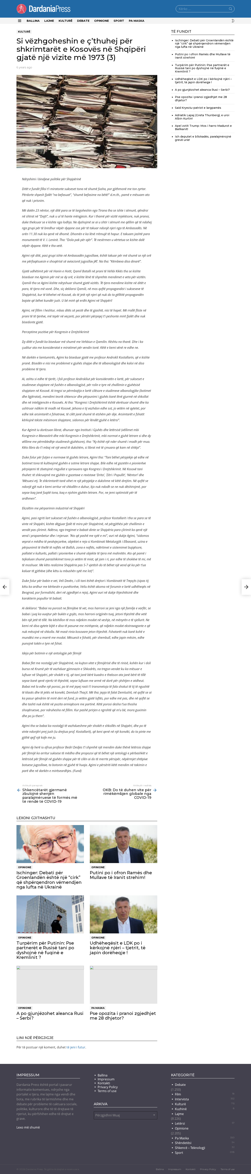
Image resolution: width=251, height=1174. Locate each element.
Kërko (231, 9)
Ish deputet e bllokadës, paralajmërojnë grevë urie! (203, 138)
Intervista (205, 1099)
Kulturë (65, 21)
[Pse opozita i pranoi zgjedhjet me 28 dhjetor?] (123, 985)
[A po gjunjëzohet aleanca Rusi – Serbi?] (50, 985)
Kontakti (104, 1083)
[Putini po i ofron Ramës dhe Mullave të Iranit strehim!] (123, 844)
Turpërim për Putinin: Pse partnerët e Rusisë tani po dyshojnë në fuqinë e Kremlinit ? (45, 950)
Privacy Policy (108, 1087)
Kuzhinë (205, 1109)
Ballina (33, 21)
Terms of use (107, 1091)
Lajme (49, 21)
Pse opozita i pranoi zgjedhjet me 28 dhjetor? (123, 1016)
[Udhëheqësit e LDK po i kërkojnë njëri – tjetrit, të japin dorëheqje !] (123, 914)
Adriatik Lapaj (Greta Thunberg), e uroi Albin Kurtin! (202, 116)
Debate (83, 21)
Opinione (101, 21)
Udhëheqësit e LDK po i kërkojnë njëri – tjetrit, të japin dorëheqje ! (118, 947)
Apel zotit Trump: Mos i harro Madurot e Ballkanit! (203, 127)
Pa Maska (136, 21)
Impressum (106, 1079)
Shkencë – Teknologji (205, 1148)
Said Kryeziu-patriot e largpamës (198, 108)
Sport (119, 21)
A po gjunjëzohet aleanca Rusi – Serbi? (50, 1016)
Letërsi (205, 1123)
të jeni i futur (75, 1047)
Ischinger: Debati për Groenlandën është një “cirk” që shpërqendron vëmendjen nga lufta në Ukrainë (49, 880)
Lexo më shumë (28, 1127)
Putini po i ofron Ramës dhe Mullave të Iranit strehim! (121, 875)
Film (205, 1094)
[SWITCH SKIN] (233, 21)
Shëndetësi (205, 1143)
